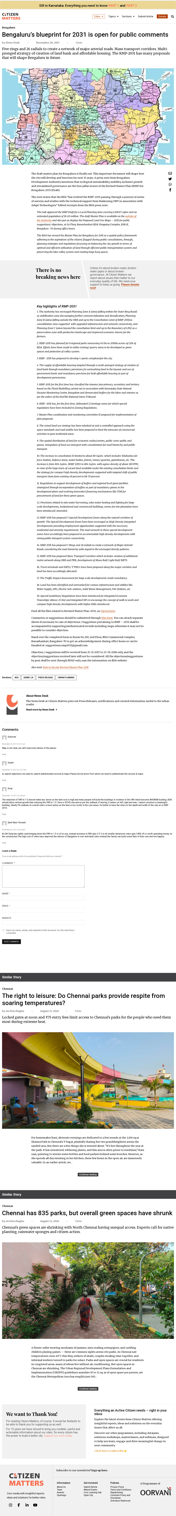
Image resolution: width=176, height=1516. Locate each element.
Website (6, 918)
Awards (60, 1492)
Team (59, 1489)
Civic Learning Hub (93, 1492)
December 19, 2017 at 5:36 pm (13, 796)
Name (6, 893)
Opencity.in (108, 611)
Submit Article (145, 16)
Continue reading (88, 1174)
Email (6, 906)
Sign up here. (99, 1470)
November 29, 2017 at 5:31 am (13, 744)
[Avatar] (12, 705)
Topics (112, 16)
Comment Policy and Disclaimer (120, 1496)
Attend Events (90, 1489)
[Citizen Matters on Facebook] (18, 1505)
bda (17, 677)
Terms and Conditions (120, 1489)
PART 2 (131, 6)
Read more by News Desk (40, 709)
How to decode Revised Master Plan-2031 (66, 667)
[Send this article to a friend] (170, 173)
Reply (4, 754)
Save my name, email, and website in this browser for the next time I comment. (40, 931)
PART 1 (113, 6)
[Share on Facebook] (170, 190)
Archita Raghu (15, 1011)
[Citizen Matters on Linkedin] (27, 1505)
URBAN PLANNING (66, 677)
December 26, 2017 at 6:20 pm (13, 830)
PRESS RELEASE (45, 677)
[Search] (172, 16)
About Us (61, 1487)
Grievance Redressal (120, 1500)
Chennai (7, 988)
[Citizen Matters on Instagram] (10, 1505)
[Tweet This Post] (170, 179)
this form (107, 617)
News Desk (13, 42)
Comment (8, 863)
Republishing (116, 1492)
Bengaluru (8, 27)
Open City (88, 1495)
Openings (61, 1495)
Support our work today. (58, 1435)
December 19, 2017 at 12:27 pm (14, 770)
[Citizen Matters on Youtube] (35, 1505)
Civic (79, 42)
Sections (127, 16)
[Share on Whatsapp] (170, 184)
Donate (162, 16)
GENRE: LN (28, 677)
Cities (97, 16)
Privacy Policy (117, 1487)
